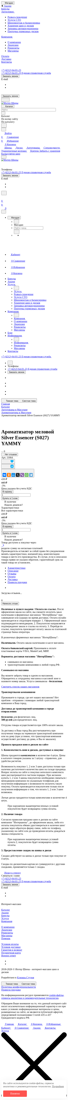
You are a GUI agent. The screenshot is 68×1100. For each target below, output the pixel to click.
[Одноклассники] (9, 475)
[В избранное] (8, 461)
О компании (8, 927)
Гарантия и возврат (11, 950)
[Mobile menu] (3, 157)
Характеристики (16, 568)
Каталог (5, 909)
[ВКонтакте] (4, 475)
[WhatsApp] (26, 475)
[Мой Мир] (13, 475)
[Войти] (2, 197)
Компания (6, 921)
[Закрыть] (3, 211)
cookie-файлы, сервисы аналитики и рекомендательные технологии (32, 996)
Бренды (5, 915)
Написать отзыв (10, 603)
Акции (5, 912)
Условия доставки (11, 947)
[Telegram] (31, 475)
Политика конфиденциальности (18, 987)
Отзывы (12, 573)
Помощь (5, 938)
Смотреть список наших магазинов (20, 686)
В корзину (7, 491)
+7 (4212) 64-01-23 (11, 70)
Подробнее (58, 1086)
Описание (13, 570)
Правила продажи (17, 582)
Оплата (11, 576)
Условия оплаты (10, 944)
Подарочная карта (11, 952)
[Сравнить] (8, 466)
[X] (18, 475)
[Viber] (22, 475)
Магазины (6, 935)
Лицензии (6, 930)
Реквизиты (7, 932)
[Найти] (4, 125)
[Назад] (16, 221)
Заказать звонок (10, 76)
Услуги (5, 918)
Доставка (13, 579)
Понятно (15, 1093)
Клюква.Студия (25, 977)
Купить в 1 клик (10, 498)
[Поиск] (4, 193)
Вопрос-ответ (8, 955)
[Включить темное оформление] (5, 100)
